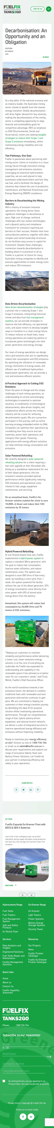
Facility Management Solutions (13, 963)
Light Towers (34, 915)
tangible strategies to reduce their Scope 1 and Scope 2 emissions (25, 138)
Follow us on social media (27, 1110)
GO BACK (46, 57)
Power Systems (36, 918)
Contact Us (8, 986)
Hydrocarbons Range (12, 905)
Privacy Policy (14, 1084)
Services (7, 939)
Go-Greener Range (37, 905)
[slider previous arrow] (23, 895)
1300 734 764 (22, 1025)
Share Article (27, 783)
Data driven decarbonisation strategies (24, 307)
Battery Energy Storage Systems (36, 924)
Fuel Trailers (9, 915)
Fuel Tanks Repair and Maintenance (14, 957)
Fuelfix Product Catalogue (35, 954)
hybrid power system (30, 558)
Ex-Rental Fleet (10, 931)
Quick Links (8, 972)
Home (5, 978)
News (31, 949)
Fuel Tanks (8, 911)
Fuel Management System (11, 920)
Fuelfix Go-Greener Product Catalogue (37, 961)
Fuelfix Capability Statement (11, 991)
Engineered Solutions (13, 951)
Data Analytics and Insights (12, 946)
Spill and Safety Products (10, 926)
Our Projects (34, 945)
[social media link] (23, 1116)
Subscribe (49, 1057)
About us (7, 982)
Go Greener (34, 911)
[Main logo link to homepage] (12, 9)
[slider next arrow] (31, 895)
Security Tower (35, 929)
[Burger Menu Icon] (48, 9)
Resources (33, 939)
